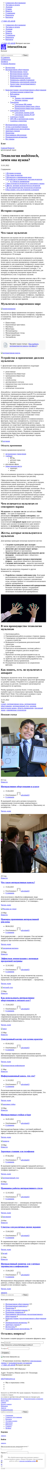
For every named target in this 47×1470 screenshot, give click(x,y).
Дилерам (8, 7)
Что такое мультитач (13, 175)
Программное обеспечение (15, 135)
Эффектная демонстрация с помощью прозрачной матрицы (19, 959)
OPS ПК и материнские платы (22, 119)
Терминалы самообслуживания (22, 80)
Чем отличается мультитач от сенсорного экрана (24, 183)
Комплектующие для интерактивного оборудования (25, 90)
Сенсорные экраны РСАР (25, 115)
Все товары (9, 139)
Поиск (25, 55)
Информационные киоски (20, 78)
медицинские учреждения (15, 454)
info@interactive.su (8, 1379)
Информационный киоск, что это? (18, 1076)
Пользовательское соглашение (33, 1399)
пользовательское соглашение (20, 1363)
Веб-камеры (14, 94)
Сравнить (8, 1426)
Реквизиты (9, 15)
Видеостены (10, 67)
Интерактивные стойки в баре (16, 1114)
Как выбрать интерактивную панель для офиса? (24, 345)
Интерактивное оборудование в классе (20, 786)
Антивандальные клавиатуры (21, 92)
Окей (23, 1465)
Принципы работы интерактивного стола (22, 1188)
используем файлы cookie (28, 1461)
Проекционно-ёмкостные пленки (27, 108)
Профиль (8, 1428)
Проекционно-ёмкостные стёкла (27, 106)
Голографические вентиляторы (17, 129)
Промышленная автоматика (16, 137)
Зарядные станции (12, 131)
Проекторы (9, 133)
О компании (10, 13)
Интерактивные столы (19, 76)
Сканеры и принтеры (18, 121)
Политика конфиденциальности (11, 1399)
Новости (8, 11)
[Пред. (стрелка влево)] (2, 1468)
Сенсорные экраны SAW (24, 113)
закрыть (4, 1293)
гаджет (3, 704)
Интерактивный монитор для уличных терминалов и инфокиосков (20, 1265)
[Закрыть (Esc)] (2, 1466)
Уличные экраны (21, 100)
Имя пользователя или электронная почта (15, 1446)
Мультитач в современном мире (18, 177)
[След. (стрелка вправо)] (4, 1468)
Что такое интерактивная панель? (18, 882)
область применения (25, 708)
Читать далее (6, 811)
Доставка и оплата (12, 5)
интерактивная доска (15, 704)
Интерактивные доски (18, 72)
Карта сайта (5, 1400)
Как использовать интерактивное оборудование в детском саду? (17, 999)
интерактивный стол (21, 706)
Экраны (13, 96)
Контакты (9, 17)
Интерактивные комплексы (16, 125)
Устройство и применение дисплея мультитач (23, 179)
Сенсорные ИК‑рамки (23, 104)
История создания (13, 173)
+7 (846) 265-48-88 (8, 21)
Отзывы (8, 9)
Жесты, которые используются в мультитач (22, 185)
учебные (8, 456)
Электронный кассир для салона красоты (22, 1039)
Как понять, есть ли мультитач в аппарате (22, 190)
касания (33, 706)
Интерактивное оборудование (17, 70)
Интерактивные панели (19, 74)
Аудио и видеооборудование (16, 127)
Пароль (4, 1452)
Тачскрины (14, 102)
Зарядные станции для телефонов (17, 1151)
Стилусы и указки (17, 117)
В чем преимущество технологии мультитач (23, 188)
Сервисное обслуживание (15, 3)
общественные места (13, 466)
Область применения (19, 181)
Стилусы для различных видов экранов (21, 1227)
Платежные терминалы (14, 1312)
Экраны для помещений (24, 98)
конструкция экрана (9, 708)
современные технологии (16, 710)
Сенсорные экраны (17, 110)
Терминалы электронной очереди (23, 82)
